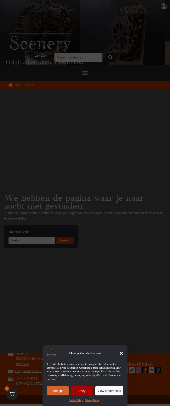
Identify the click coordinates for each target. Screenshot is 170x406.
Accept (58, 391)
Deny (82, 391)
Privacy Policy (92, 400)
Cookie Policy (76, 400)
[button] (121, 353)
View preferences (109, 391)
